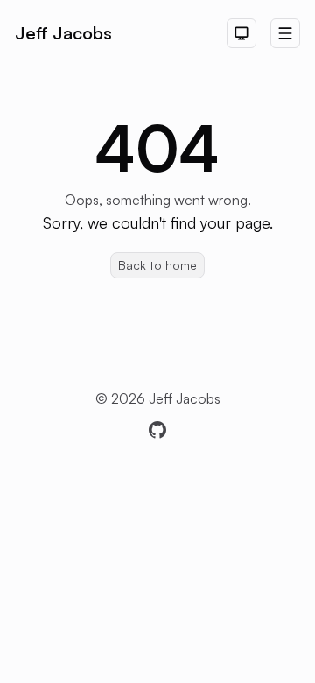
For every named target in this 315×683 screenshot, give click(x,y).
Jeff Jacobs (63, 33)
